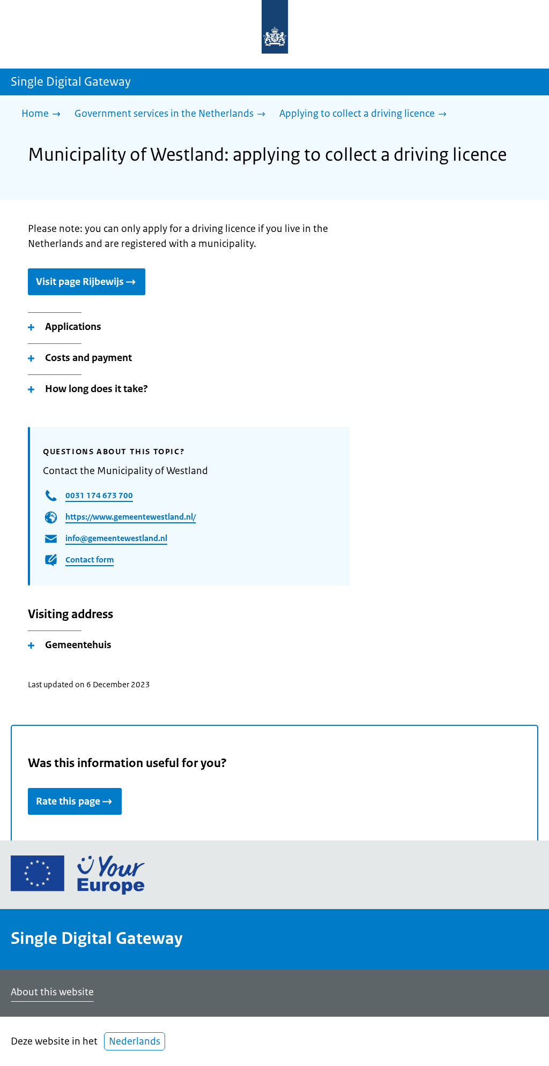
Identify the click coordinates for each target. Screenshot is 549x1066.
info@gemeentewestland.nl (116, 538)
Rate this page (68, 801)
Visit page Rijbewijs (80, 281)
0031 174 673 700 (99, 495)
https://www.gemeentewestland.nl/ (130, 517)
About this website (52, 992)
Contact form (89, 559)
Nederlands (134, 1041)
